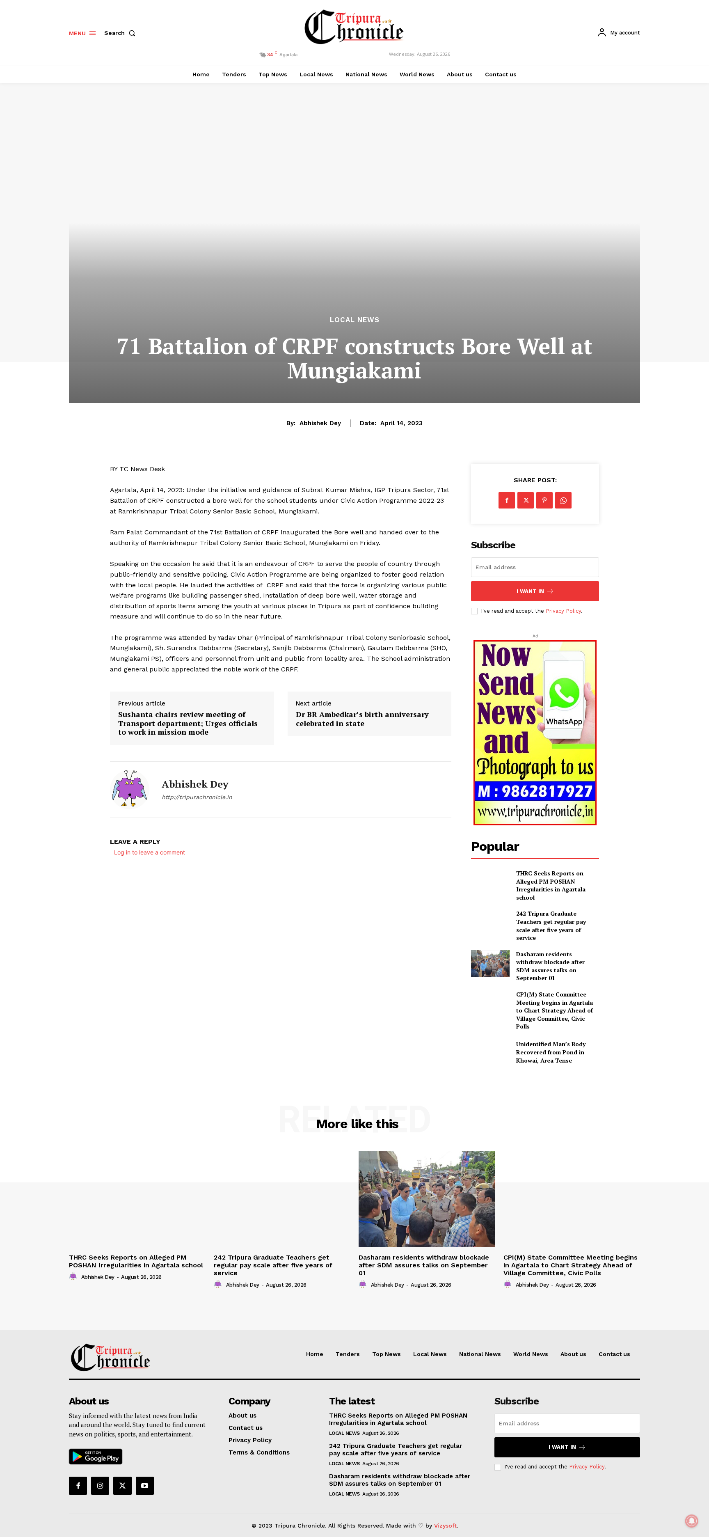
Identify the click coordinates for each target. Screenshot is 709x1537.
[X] (525, 500)
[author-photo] (74, 1276)
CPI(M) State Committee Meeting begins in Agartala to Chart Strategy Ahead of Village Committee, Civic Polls (554, 1010)
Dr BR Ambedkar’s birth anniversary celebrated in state (362, 719)
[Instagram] (100, 1486)
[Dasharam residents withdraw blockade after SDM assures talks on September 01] (490, 963)
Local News (355, 319)
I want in (530, 591)
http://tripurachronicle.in (197, 797)
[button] (121, 32)
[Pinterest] (544, 500)
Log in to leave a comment (149, 852)
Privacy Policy (563, 611)
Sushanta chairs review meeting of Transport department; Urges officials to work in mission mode (188, 723)
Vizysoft (445, 1525)
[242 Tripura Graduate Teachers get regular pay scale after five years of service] (490, 922)
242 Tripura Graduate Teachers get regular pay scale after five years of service (551, 925)
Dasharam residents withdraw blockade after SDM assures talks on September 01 (550, 966)
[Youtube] (145, 1486)
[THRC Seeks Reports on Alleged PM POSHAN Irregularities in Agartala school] (490, 882)
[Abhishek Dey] (129, 789)
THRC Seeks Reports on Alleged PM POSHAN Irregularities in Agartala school (550, 885)
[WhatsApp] (563, 500)
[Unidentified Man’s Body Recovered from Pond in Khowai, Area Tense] (490, 1052)
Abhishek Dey (320, 423)
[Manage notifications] (691, 1521)
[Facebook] (507, 500)
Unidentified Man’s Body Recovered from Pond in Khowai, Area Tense (550, 1052)
